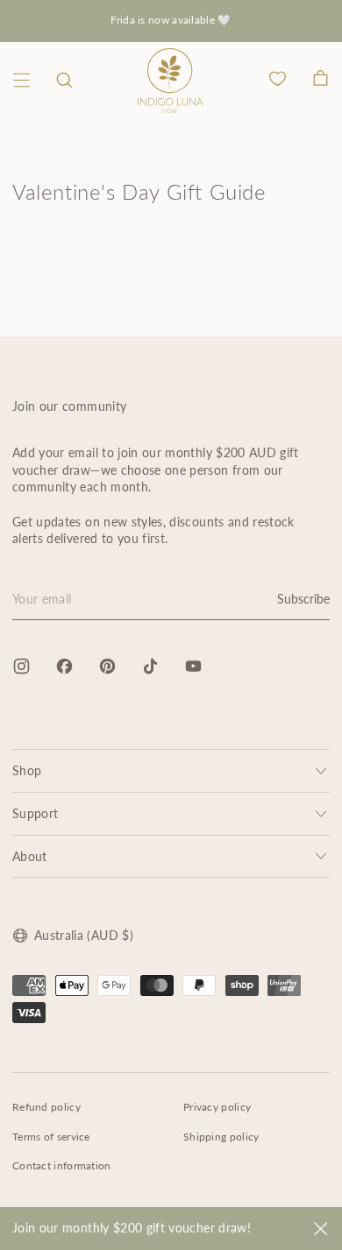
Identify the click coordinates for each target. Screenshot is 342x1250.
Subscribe (303, 598)
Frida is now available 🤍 (170, 19)
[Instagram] (21, 666)
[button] (64, 80)
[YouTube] (193, 666)
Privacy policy (217, 1106)
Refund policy (46, 1106)
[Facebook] (64, 666)
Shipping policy (221, 1136)
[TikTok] (150, 666)
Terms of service (51, 1136)
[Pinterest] (107, 666)
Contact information (61, 1165)
